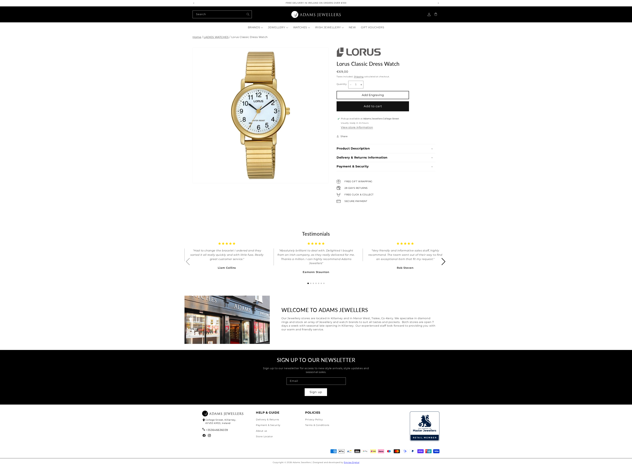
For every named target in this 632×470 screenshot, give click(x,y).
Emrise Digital (351, 462)
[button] (435, 14)
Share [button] (344, 136)
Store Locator (264, 436)
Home (197, 37)
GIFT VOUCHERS (372, 27)
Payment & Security (268, 425)
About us (261, 430)
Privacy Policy (314, 419)
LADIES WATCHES (216, 37)
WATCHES (300, 27)
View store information (357, 127)
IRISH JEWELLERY (328, 27)
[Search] (248, 14)
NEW (352, 27)
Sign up (316, 392)
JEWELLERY (276, 27)
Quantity (342, 84)
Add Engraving (373, 95)
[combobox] (222, 14)
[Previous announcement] (193, 3)
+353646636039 (217, 430)
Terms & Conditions (317, 425)
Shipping (359, 76)
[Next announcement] (438, 3)
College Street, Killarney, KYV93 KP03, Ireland (220, 421)
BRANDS (254, 27)
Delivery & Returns (267, 419)
